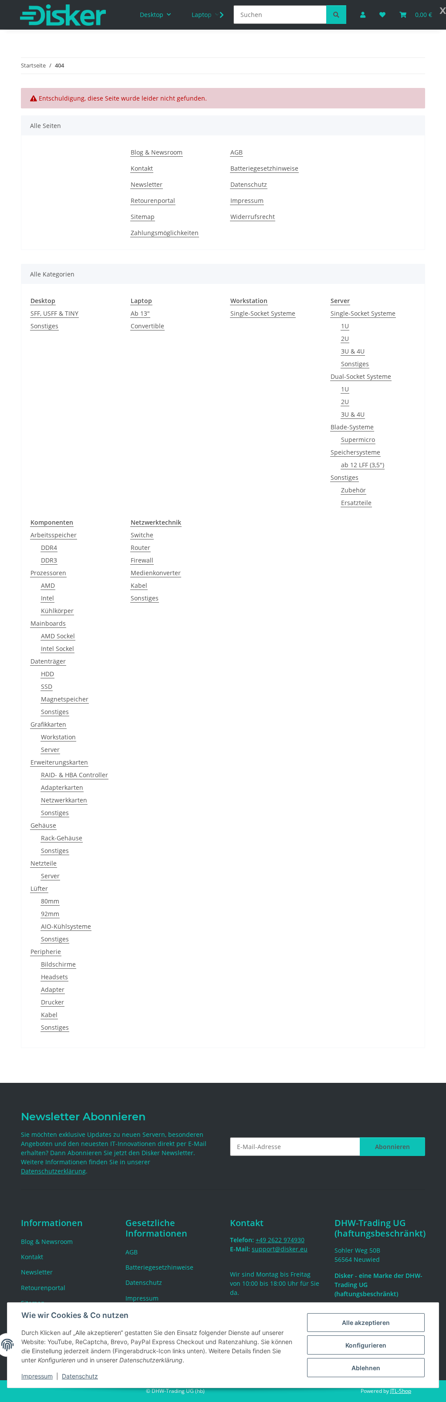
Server (50, 749)
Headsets (54, 977)
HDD (47, 674)
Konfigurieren (365, 1345)
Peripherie (45, 951)
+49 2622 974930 (280, 1240)
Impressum (37, 1376)
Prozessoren (48, 573)
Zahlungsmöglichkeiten (165, 233)
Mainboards (48, 623)
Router (140, 547)
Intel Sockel (57, 648)
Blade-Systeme (352, 427)
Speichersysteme (355, 452)
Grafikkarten (48, 724)
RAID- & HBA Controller (74, 775)
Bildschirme (58, 964)
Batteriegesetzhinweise (264, 168)
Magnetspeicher (64, 699)
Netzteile (43, 863)
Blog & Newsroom (156, 152)
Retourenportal (153, 200)
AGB (236, 152)
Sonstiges (44, 326)
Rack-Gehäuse (61, 838)
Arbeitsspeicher (53, 535)
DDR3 (49, 560)
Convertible (147, 326)
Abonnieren (392, 1146)
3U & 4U (353, 351)
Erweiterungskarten (59, 762)
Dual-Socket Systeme (361, 376)
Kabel (49, 1015)
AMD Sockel (58, 636)
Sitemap (143, 216)
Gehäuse (43, 825)
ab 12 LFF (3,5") (362, 465)
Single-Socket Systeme (262, 313)
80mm (50, 901)
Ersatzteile (356, 503)
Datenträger (48, 661)
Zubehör (353, 490)
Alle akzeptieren (366, 1322)
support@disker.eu (279, 1249)
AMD (48, 585)
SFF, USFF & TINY (54, 313)
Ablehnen (365, 1368)
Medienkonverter (156, 573)
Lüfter (39, 888)
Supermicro (358, 439)
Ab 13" (140, 313)
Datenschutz (80, 1376)
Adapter (52, 989)
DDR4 (49, 547)
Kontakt (142, 168)
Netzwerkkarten (64, 800)
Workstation (58, 737)
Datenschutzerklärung (53, 1171)
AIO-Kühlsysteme (66, 926)
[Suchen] (336, 14)
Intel (47, 598)
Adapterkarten (62, 787)
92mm (50, 914)
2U (345, 338)
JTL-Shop (400, 1391)
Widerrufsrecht (252, 216)
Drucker (52, 1002)
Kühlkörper (57, 611)
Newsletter (146, 184)
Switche (142, 535)
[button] (216, 15)
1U (345, 326)
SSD (46, 686)
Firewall (142, 560)
